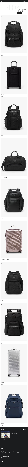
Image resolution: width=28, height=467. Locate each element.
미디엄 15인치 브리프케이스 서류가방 (5, 177)
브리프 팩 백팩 (2, 218)
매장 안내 (12, 435)
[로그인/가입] (24, 1)
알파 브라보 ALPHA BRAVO (3, 135)
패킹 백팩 (2, 300)
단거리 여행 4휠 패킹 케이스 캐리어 (5, 259)
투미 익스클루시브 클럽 (3, 439)
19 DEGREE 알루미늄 (3, 382)
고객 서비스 (2, 446)
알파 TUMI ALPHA (2, 94)
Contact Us (2, 448)
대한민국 (3, 465)
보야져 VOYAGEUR (2, 423)
